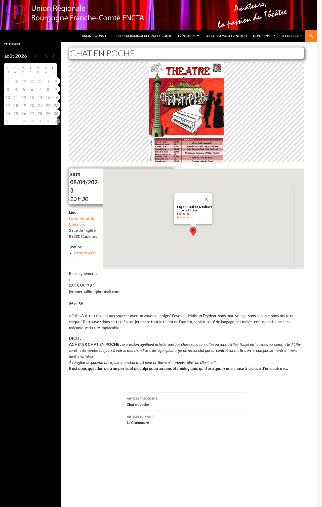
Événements (186, 35)
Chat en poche (142, 402)
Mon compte (262, 35)
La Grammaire (140, 420)
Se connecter (291, 35)
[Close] (206, 199)
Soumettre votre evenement (226, 35)
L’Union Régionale (93, 35)
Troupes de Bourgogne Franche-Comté (142, 35)
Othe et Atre (85, 252)
